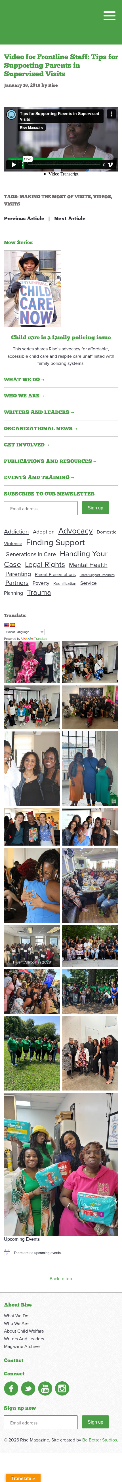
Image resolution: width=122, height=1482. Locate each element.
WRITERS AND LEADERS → (39, 412)
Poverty (41, 583)
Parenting (18, 573)
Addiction (16, 531)
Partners (17, 582)
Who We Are (16, 1323)
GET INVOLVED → (26, 445)
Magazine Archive (22, 1346)
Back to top (61, 1278)
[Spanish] (12, 625)
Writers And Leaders (24, 1338)
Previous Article (24, 219)
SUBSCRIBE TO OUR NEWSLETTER (49, 494)
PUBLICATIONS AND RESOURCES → (50, 461)
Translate (40, 638)
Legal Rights (45, 564)
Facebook (11, 1388)
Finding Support (55, 542)
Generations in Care (30, 554)
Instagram (62, 1388)
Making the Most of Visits (55, 196)
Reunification (64, 583)
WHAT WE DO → (24, 380)
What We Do (16, 1315)
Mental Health (88, 564)
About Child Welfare (24, 1331)
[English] (6, 625)
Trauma (39, 592)
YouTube (45, 1388)
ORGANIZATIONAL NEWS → (40, 429)
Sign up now (20, 1408)
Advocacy (75, 530)
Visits (12, 204)
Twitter (28, 1388)
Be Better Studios (99, 1440)
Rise (53, 85)
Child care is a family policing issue (61, 337)
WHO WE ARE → (24, 396)
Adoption (43, 531)
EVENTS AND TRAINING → (39, 477)
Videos (102, 196)
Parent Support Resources (97, 575)
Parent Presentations (55, 574)
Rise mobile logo (33, 22)
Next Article (69, 219)
